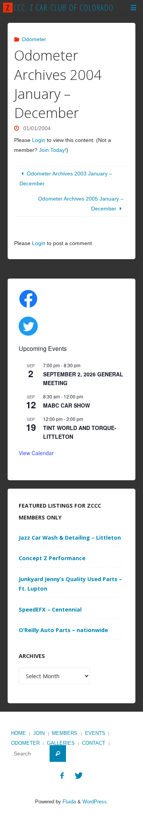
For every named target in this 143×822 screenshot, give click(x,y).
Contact (93, 743)
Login (38, 140)
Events (95, 733)
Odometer (34, 39)
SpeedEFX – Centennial (50, 609)
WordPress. (95, 801)
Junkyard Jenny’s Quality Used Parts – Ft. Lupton (70, 584)
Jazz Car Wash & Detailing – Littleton (70, 537)
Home (18, 733)
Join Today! (52, 150)
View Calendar (36, 453)
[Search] (58, 753)
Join (39, 733)
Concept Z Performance (52, 558)
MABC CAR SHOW (66, 405)
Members (64, 733)
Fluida (68, 801)
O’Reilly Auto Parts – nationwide (63, 630)
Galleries (61, 743)
